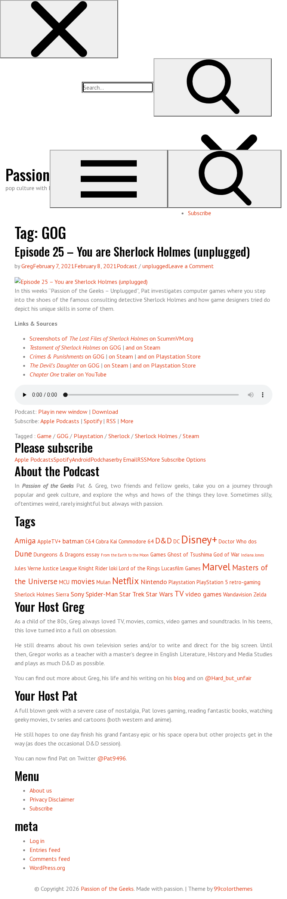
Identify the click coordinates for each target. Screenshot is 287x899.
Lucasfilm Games (181, 568)
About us (41, 790)
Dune (23, 554)
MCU (64, 582)
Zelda (259, 594)
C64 (89, 541)
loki (113, 568)
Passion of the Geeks (107, 888)
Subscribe (199, 213)
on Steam (121, 356)
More (126, 421)
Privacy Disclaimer (52, 799)
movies (83, 581)
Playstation (88, 436)
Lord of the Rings (139, 568)
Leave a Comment (191, 266)
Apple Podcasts (59, 421)
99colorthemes (233, 888)
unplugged (155, 266)
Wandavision (237, 594)
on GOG (75, 347)
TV (179, 594)
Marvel (216, 566)
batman (73, 541)
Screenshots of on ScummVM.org (111, 338)
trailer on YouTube (68, 374)
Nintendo (154, 581)
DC (176, 541)
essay (92, 554)
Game (44, 436)
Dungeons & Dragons (59, 554)
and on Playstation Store (169, 356)
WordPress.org (47, 867)
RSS (111, 421)
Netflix (125, 581)
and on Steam (143, 347)
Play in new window (62, 411)
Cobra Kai (106, 541)
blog (179, 678)
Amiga (25, 541)
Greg (27, 266)
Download (105, 411)
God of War (226, 554)
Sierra (62, 594)
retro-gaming (244, 582)
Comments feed (50, 858)
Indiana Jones (252, 555)
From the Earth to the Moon (125, 555)
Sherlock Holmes (156, 436)
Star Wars (159, 594)
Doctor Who (233, 541)
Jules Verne (28, 568)
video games (203, 594)
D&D (163, 541)
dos (252, 541)
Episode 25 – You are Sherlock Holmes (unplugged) (132, 251)
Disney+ (199, 539)
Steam (191, 436)
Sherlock (119, 436)
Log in (37, 840)
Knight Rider (93, 568)
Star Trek (131, 594)
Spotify (93, 421)
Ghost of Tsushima (189, 554)
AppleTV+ (49, 541)
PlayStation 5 (212, 582)
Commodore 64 (136, 541)
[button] (59, 29)
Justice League (60, 568)
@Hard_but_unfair (228, 678)
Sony (77, 594)
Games (158, 554)
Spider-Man (102, 594)
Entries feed (45, 849)
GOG (62, 436)
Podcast (127, 266)
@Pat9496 (111, 758)
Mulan (103, 582)
